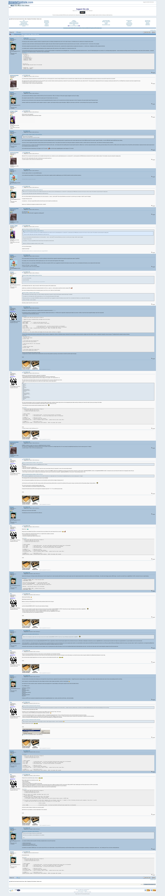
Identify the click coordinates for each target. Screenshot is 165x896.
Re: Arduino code (27, 75)
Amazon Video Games (78, 10)
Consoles (106, 22)
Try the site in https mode (74, 25)
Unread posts (65, 28)
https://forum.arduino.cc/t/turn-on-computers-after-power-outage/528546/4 (34, 281)
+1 (15, 309)
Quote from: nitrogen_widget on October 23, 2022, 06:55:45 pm (32, 134)
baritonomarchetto (14, 75)
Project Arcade (129, 22)
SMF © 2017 (82, 889)
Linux (74, 24)
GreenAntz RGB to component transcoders (29, 179)
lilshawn (12, 38)
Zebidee (12, 169)
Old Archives (147, 24)
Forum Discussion (129, 23)
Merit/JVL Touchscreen (106, 21)
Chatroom (84, 28)
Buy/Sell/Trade (147, 20)
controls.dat (47, 24)
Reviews (147, 22)
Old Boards (148, 23)
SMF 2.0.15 (77, 889)
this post (54, 310)
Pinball (106, 23)
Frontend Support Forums (73, 23)
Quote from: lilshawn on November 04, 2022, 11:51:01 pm (31, 705)
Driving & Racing (24, 22)
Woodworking (46, 22)
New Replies (71, 28)
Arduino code (26, 38)
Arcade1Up (47, 25)
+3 (15, 39)
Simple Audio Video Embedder (82, 890)
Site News (129, 25)
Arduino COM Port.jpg (26, 734)
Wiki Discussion (129, 24)
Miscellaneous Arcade (106, 24)
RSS (95, 28)
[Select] (25, 335)
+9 (15, 256)
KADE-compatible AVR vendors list (45, 369)
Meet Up (129, 21)
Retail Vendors (147, 21)
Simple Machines (86, 889)
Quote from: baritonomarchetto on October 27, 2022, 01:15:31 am (32, 462)
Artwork (46, 23)
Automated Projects (23, 23)
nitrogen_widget (13, 111)
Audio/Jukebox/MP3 (106, 20)
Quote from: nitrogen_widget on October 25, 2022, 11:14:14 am (32, 275)
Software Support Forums (73, 22)
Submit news (99, 28)
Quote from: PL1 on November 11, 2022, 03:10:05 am (30, 831)
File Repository (91, 28)
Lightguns (24, 25)
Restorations (46, 20)
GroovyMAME (73, 21)
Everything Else (129, 20)
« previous (152, 30)
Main (24, 20)
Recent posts (76, 28)
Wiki (87, 28)
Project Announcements (24, 21)
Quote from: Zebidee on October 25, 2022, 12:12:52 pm (30, 292)
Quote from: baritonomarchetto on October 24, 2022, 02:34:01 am (32, 189)
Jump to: (142, 884)
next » (155, 30)
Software (73, 20)
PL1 (11, 307)
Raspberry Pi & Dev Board (23, 24)
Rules (81, 28)
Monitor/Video (46, 21)
